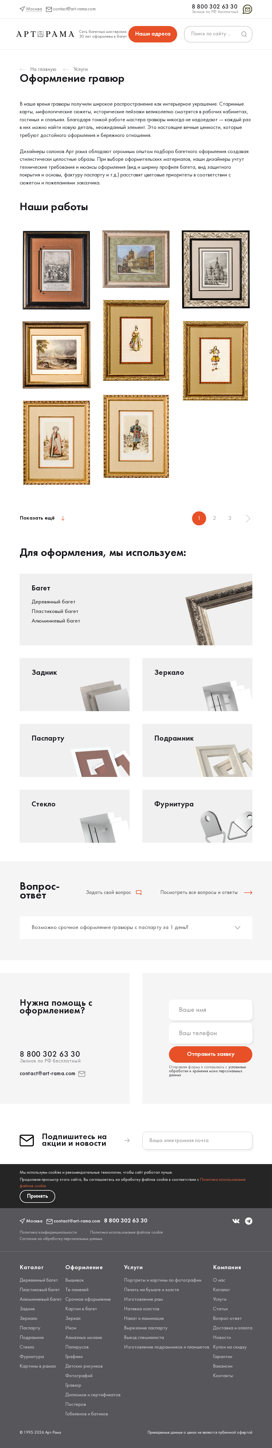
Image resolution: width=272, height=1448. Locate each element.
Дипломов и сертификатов (93, 1395)
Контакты (223, 1375)
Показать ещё (37, 518)
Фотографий (78, 1375)
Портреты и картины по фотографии (162, 1280)
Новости (222, 1337)
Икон (70, 1328)
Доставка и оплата (232, 1328)
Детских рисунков (84, 1366)
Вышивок (74, 1280)
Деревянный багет (39, 1280)
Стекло (27, 1347)
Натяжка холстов (141, 1309)
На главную (43, 69)
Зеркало (28, 1318)
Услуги (81, 69)
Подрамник (32, 1337)
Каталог (221, 1289)
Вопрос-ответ (227, 1318)
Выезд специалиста (144, 1337)
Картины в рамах (38, 1366)
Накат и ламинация (144, 1318)
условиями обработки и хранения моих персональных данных (207, 1071)
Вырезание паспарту (146, 1328)
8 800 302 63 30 (215, 7)
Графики (74, 1356)
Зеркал (72, 1318)
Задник (27, 1309)
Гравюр (73, 1385)
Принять (37, 1196)
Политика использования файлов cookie (126, 1232)
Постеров (75, 1404)
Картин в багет (81, 1309)
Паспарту (30, 1328)
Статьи (220, 1309)
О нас (219, 1280)
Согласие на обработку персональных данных (61, 1239)
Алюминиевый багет (41, 1299)
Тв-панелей (76, 1289)
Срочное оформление (88, 1299)
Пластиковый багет (40, 1289)
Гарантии (222, 1356)
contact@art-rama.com (48, 1074)
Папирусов (77, 1347)
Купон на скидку (230, 1347)
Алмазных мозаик (83, 1337)
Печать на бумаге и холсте (151, 1289)
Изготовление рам (143, 1299)
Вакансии (222, 1366)
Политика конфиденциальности (48, 1232)
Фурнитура (32, 1356)
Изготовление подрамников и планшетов (166, 1347)
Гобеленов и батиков (86, 1414)
